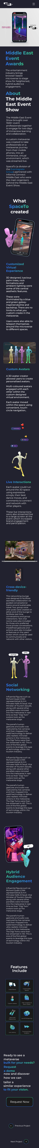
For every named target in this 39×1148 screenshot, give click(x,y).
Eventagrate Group (15, 170)
